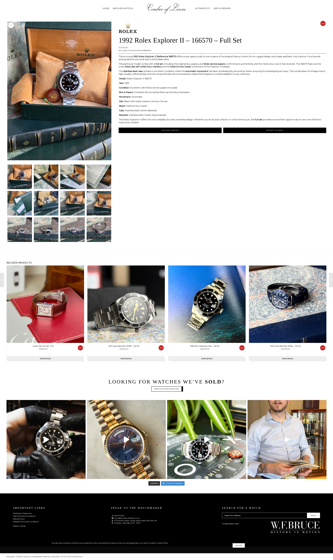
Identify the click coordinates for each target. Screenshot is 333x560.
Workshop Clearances (22, 513)
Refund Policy (19, 519)
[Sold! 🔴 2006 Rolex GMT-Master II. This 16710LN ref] (206, 439)
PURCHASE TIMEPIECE (170, 130)
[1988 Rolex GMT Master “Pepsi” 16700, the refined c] (287, 439)
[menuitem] (106, 8)
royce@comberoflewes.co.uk (127, 518)
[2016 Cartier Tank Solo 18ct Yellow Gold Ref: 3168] (331, 280)
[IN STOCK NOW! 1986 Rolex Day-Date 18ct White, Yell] (126, 439)
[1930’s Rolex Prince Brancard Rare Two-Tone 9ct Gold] (2, 280)
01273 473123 (119, 516)
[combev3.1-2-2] (166, 8)
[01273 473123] (112, 515)
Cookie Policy (162, 543)
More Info (238, 545)
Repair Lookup (19, 526)
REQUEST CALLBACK (274, 130)
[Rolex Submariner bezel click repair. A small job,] (46, 439)
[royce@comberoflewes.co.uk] (112, 518)
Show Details (45, 359)
